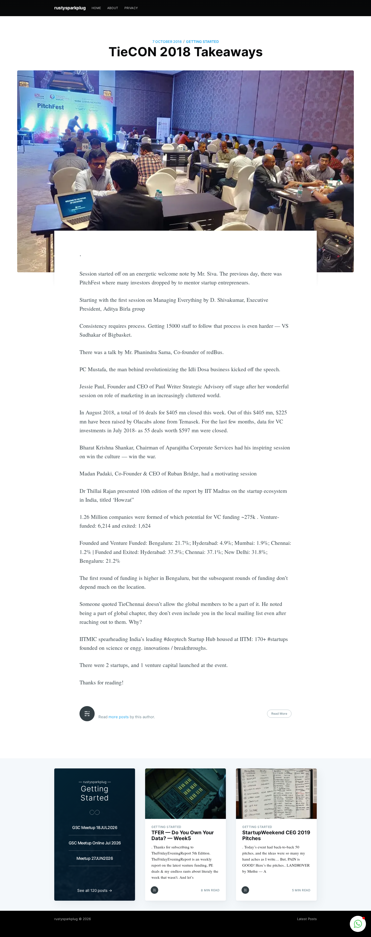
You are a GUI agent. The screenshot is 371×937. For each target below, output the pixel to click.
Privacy (131, 8)
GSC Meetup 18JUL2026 (94, 827)
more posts (119, 716)
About (112, 8)
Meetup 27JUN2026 (94, 858)
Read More (279, 713)
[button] (358, 924)
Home (96, 8)
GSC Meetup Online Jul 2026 (95, 842)
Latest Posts (307, 919)
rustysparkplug (70, 7)
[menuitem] (96, 8)
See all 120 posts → (94, 890)
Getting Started (202, 41)
